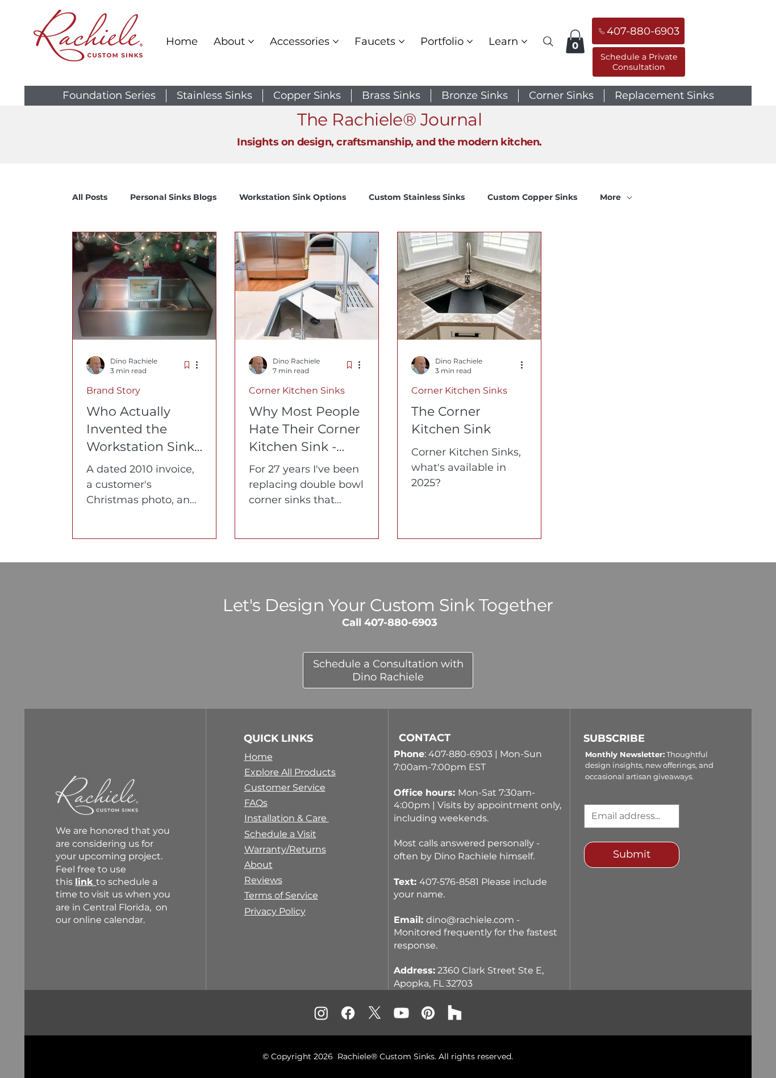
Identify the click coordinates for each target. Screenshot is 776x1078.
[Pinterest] (428, 1013)
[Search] (548, 41)
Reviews (263, 880)
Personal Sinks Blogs (173, 197)
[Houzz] (455, 1013)
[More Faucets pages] (401, 41)
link (85, 881)
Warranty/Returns (285, 849)
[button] (575, 41)
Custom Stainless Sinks (417, 197)
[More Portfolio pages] (470, 41)
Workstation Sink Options (292, 197)
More (610, 197)
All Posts (89, 197)
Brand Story (113, 390)
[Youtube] (401, 1013)
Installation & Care (286, 818)
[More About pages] (251, 41)
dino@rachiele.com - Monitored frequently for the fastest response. (475, 932)
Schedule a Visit (280, 834)
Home (258, 756)
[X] (374, 1013)
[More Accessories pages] (336, 41)
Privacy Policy (275, 911)
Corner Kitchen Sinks (297, 390)
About (258, 864)
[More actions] (200, 365)
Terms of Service (281, 895)
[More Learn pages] (524, 41)
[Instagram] (321, 1013)
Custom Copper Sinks (532, 197)
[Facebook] (348, 1013)
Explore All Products (290, 772)
